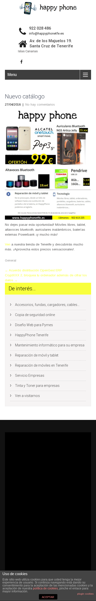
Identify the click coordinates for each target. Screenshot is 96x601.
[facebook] (21, 62)
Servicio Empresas (29, 375)
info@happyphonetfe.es (46, 33)
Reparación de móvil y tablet (36, 355)
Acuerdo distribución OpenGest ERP (33, 270)
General (10, 260)
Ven (7, 244)
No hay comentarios (40, 104)
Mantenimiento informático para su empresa (49, 345)
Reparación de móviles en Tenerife (41, 365)
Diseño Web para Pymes (34, 325)
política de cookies (45, 588)
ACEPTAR (48, 597)
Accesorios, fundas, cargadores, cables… (47, 305)
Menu (12, 75)
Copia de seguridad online (35, 315)
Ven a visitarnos (27, 396)
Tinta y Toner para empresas (37, 386)
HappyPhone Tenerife (31, 335)
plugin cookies (85, 593)
